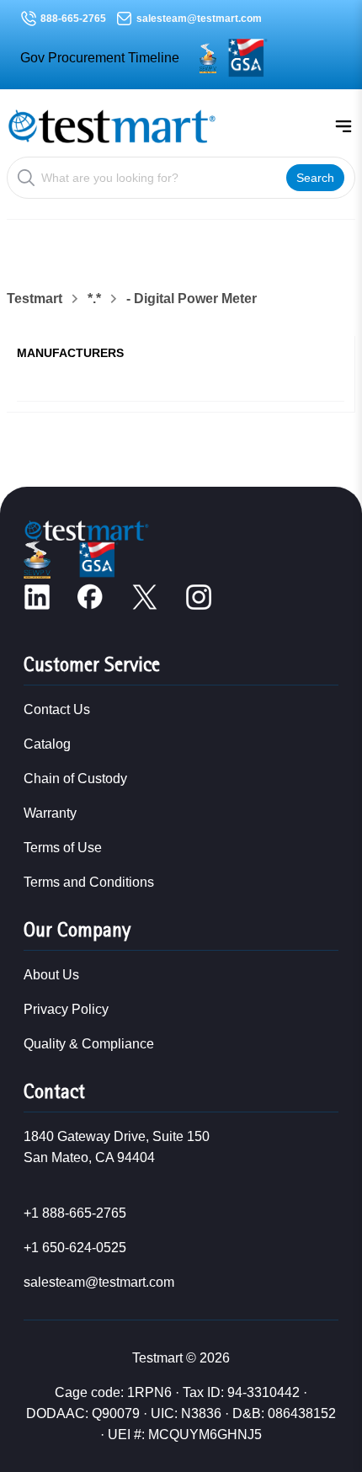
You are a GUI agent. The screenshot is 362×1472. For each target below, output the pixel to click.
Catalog (47, 744)
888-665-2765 (73, 18)
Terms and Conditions (89, 882)
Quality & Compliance (89, 1044)
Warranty (50, 813)
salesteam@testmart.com (199, 18)
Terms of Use (63, 847)
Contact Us (57, 709)
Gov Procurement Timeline (99, 58)
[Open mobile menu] (343, 126)
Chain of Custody (75, 778)
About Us (51, 975)
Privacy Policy (66, 1009)
